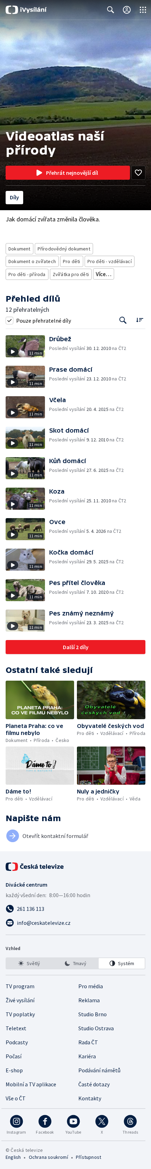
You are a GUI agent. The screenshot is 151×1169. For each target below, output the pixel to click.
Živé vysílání (20, 1000)
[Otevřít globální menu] (143, 10)
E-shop (14, 1070)
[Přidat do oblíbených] (138, 173)
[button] (27, 346)
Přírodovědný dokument (64, 249)
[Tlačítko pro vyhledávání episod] (123, 320)
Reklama (89, 1000)
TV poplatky (20, 1014)
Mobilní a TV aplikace (31, 1084)
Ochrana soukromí (48, 1157)
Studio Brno (92, 1014)
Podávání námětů (99, 1070)
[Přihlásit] (127, 10)
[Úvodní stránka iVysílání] (26, 10)
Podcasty (17, 1042)
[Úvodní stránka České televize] (35, 866)
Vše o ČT (16, 1098)
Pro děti (71, 261)
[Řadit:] (139, 319)
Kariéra (87, 1056)
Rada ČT (88, 1042)
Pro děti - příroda (27, 274)
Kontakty (89, 1098)
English (13, 1157)
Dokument (19, 249)
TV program (20, 986)
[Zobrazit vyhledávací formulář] (111, 10)
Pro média (90, 986)
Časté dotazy (94, 1084)
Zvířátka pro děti (71, 274)
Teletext (16, 1028)
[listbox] (75, 963)
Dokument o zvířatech (32, 261)
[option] (29, 963)
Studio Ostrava (96, 1028)
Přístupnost (88, 1157)
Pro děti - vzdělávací (109, 261)
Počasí (13, 1056)
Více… (103, 273)
